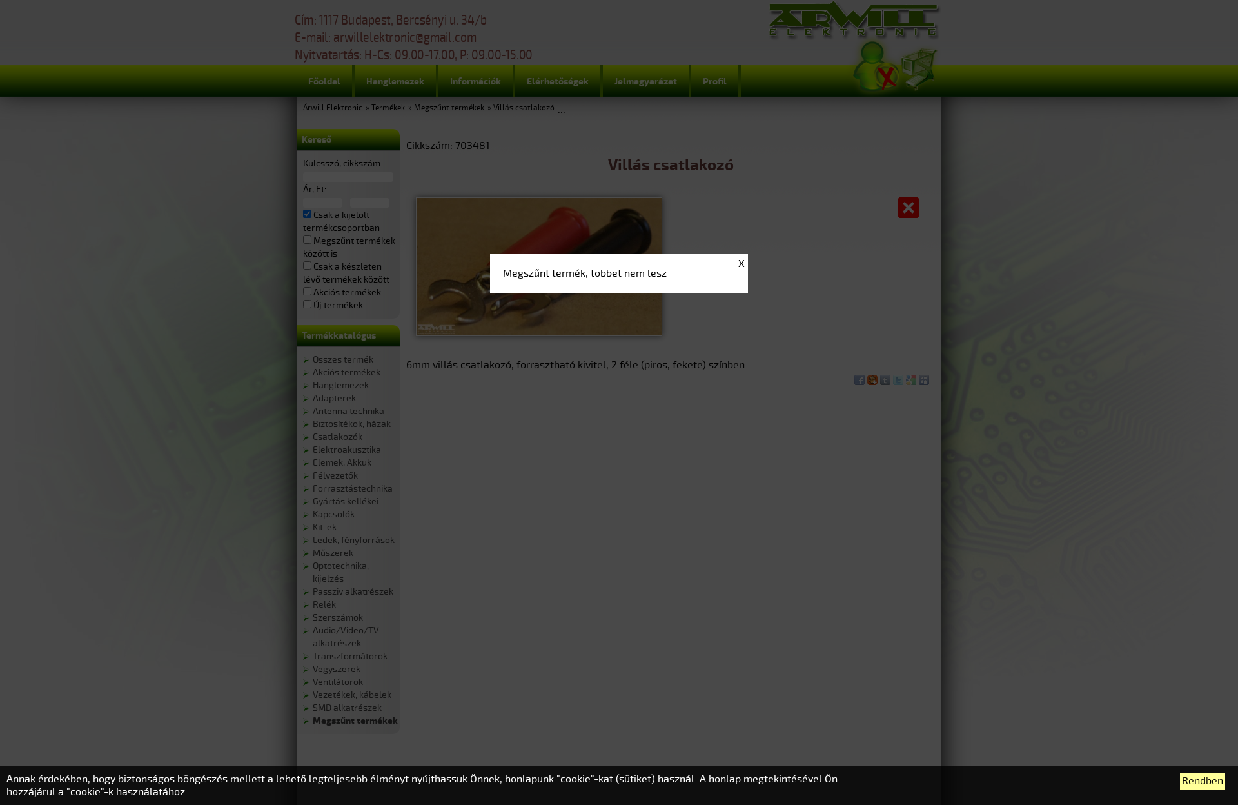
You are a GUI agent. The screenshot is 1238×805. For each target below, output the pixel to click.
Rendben (1202, 781)
